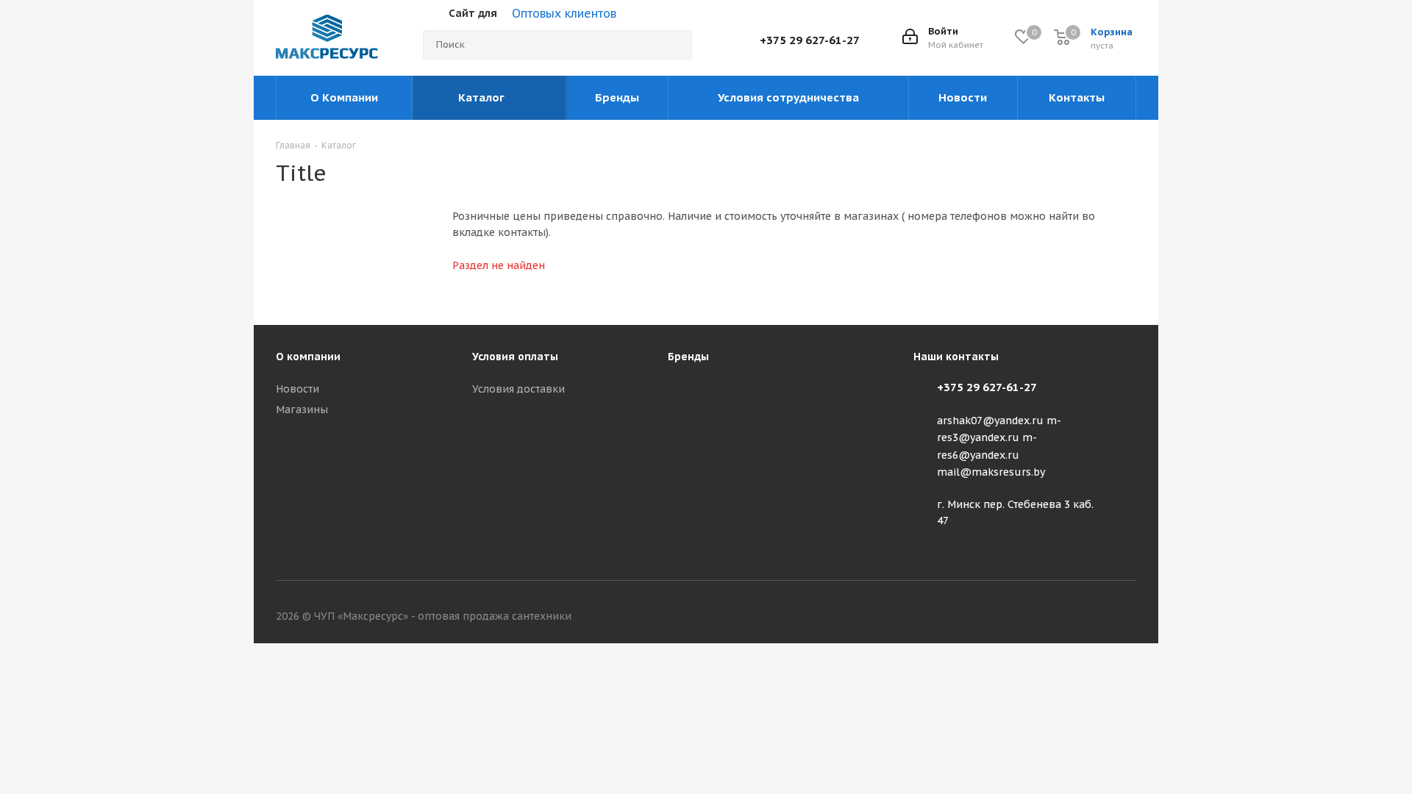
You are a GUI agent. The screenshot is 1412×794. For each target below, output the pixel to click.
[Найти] (674, 45)
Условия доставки (518, 389)
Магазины (302, 409)
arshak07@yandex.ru (990, 420)
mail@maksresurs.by (991, 472)
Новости (297, 389)
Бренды (688, 356)
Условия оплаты (515, 356)
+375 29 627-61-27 (810, 40)
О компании (308, 356)
